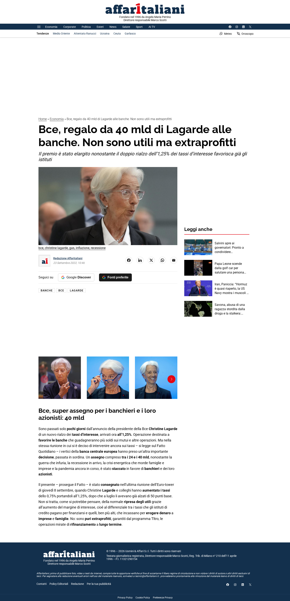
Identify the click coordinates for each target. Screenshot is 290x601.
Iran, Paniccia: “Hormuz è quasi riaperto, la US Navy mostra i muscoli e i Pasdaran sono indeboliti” (231, 288)
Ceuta (117, 33)
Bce (61, 290)
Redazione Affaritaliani (67, 258)
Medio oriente (61, 33)
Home (42, 119)
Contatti (41, 583)
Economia (51, 26)
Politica (86, 26)
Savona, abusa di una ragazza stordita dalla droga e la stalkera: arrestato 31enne (230, 309)
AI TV (152, 26)
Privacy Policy (125, 597)
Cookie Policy (143, 597)
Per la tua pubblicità (99, 583)
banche (47, 290)
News (112, 26)
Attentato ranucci (85, 33)
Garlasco (130, 33)
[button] (44, 379)
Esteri (100, 26)
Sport (139, 26)
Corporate (69, 26)
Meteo (228, 33)
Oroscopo (247, 33)
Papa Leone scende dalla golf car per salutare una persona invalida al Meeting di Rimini (229, 268)
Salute (126, 26)
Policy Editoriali (59, 583)
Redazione (77, 583)
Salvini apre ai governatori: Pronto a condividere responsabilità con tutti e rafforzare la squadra (232, 247)
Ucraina (104, 33)
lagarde (76, 290)
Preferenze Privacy (163, 597)
